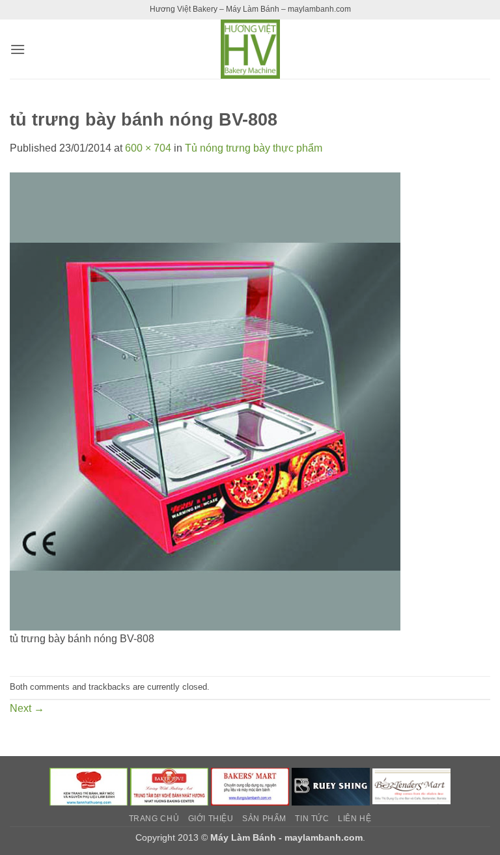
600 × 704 (148, 148)
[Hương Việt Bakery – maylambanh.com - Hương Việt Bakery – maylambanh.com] (250, 49)
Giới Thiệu (211, 818)
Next (27, 708)
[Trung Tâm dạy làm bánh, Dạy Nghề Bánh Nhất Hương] (169, 786)
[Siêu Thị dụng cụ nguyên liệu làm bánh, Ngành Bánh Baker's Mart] (250, 786)
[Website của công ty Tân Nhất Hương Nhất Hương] (88, 786)
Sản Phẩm (264, 818)
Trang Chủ (154, 818)
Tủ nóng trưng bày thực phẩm (253, 148)
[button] (17, 49)
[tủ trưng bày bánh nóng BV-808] (205, 400)
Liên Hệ (354, 818)
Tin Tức (312, 818)
